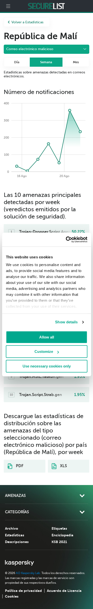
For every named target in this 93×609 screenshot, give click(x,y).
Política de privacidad (23, 591)
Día (16, 62)
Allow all (46, 337)
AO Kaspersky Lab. (28, 573)
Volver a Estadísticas (27, 22)
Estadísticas (14, 535)
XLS (63, 466)
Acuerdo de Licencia (64, 591)
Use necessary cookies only (47, 366)
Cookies (11, 596)
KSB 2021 (59, 542)
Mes (76, 62)
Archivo (11, 528)
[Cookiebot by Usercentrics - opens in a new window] (66, 239)
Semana (46, 62)
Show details (66, 322)
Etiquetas (59, 528)
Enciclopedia (62, 535)
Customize (43, 351)
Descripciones (17, 542)
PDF (19, 466)
